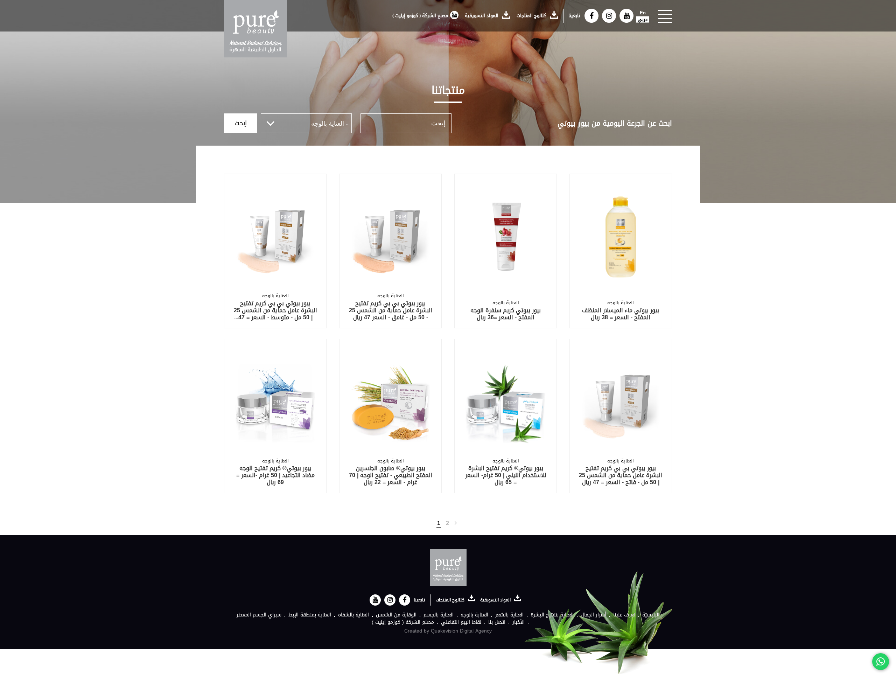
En (643, 13)
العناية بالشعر (509, 615)
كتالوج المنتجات (532, 15)
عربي (643, 19)
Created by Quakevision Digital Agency (448, 631)
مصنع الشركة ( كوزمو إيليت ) (420, 15)
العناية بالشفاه (353, 615)
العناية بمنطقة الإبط (309, 615)
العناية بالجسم (439, 615)
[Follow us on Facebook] (591, 16)
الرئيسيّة (650, 615)
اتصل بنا (496, 622)
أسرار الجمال (593, 615)
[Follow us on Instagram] (609, 16)
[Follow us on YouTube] (627, 16)
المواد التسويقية (482, 15)
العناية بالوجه (474, 615)
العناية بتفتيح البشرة (552, 615)
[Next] (455, 523)
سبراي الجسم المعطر (259, 615)
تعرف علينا (624, 615)
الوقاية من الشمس (396, 615)
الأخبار (518, 622)
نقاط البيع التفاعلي (461, 622)
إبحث (240, 123)
